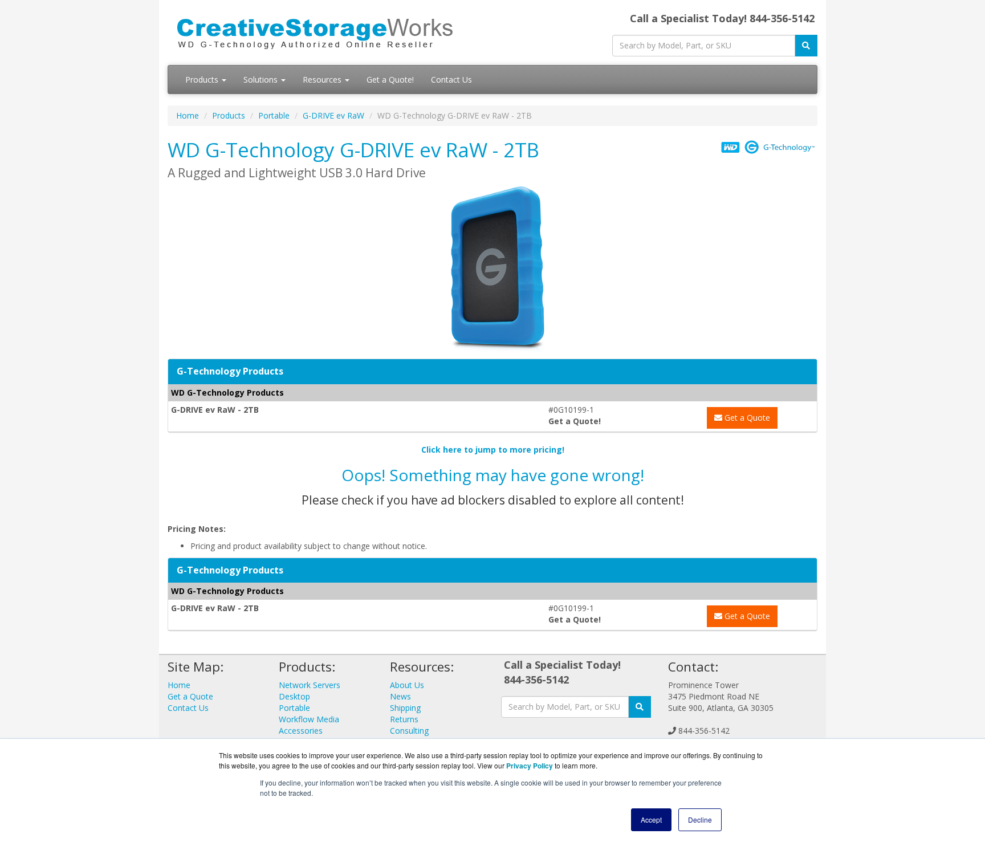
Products (203, 79)
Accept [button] (651, 819)
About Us (407, 685)
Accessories (301, 730)
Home (187, 115)
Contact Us (451, 79)
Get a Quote (746, 417)
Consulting (409, 730)
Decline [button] (700, 819)
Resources (323, 79)
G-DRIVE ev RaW (333, 115)
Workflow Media (309, 719)
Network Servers (309, 685)
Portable (274, 115)
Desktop (294, 696)
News (400, 696)
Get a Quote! (390, 79)
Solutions (261, 79)
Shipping (405, 707)
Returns (404, 719)
